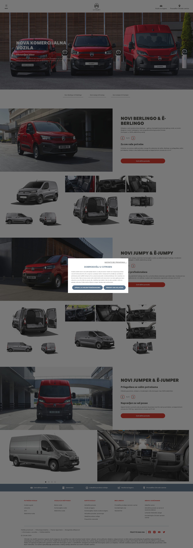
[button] (116, 262)
